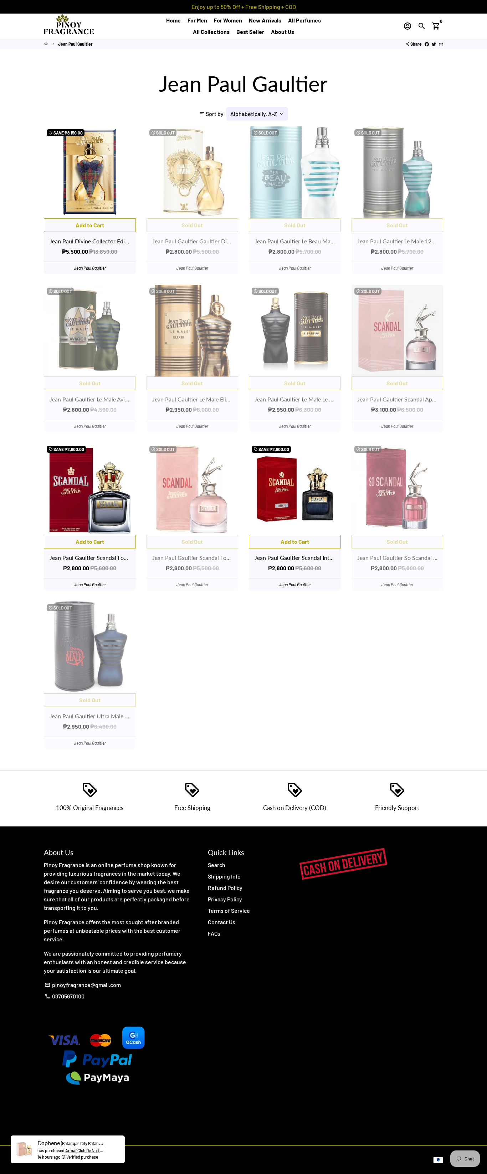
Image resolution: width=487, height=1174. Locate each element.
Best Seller (250, 31)
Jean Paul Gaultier (75, 43)
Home (173, 20)
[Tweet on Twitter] (434, 43)
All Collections (211, 31)
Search (216, 864)
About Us (282, 31)
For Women (228, 20)
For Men (197, 20)
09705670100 (64, 996)
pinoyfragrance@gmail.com (83, 984)
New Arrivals (265, 20)
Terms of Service (229, 910)
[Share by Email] (441, 43)
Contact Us (221, 922)
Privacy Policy (225, 899)
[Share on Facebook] (427, 43)
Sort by (211, 113)
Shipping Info (224, 876)
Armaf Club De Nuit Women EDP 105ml (99, 1156)
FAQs (214, 933)
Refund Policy (225, 887)
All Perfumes (304, 20)
